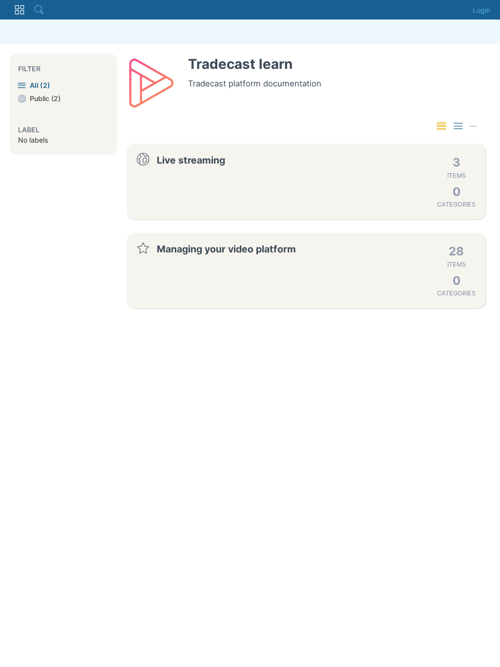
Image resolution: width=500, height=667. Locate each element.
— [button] (473, 126)
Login (481, 10)
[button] (19, 10)
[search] (39, 10)
